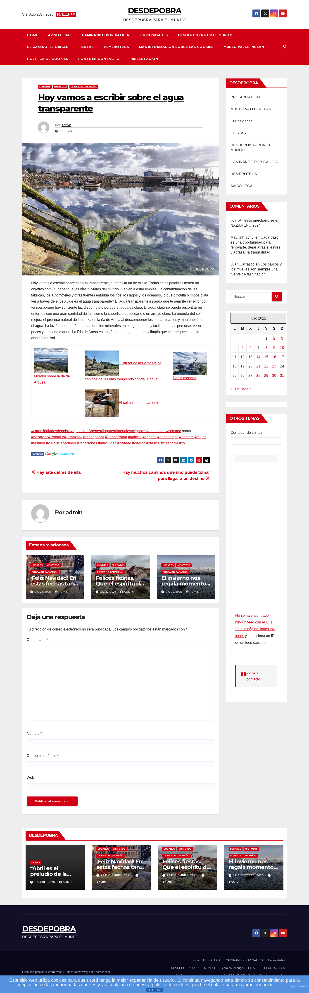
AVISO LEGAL (60, 35)
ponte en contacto (99, 59)
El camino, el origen (48, 47)
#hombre (186, 437)
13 (250, 357)
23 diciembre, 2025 (116, 875)
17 (282, 357)
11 (235, 357)
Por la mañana (184, 378)
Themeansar (102, 972)
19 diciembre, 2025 (249, 875)
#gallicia (135, 437)
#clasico (138, 443)
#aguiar (76, 431)
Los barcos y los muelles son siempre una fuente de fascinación (256, 269)
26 (242, 375)
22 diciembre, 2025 (182, 875)
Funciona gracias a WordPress (42, 972)
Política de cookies (47, 59)
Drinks (35, 862)
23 (274, 366)
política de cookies (170, 984)
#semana (173, 431)
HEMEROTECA (116, 47)
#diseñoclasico (173, 443)
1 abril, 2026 (45, 882)
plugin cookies (298, 986)
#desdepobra (59, 431)
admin (66, 125)
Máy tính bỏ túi (242, 237)
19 (242, 366)
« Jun (235, 389)
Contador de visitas (246, 432)
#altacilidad (107, 443)
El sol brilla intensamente (139, 403)
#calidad (124, 443)
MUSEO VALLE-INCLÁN (243, 47)
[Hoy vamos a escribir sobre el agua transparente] (37, 454)
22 (266, 366)
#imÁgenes (92, 431)
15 (266, 357)
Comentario (37, 640)
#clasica (153, 443)
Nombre (34, 733)
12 (242, 357)
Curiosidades (154, 35)
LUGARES (44, 86)
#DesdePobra (116, 437)
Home (32, 35)
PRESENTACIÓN (143, 59)
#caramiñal (40, 431)
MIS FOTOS (60, 86)
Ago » (246, 389)
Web (30, 778)
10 (282, 348)
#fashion (38, 443)
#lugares (108, 431)
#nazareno (39, 437)
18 (235, 366)
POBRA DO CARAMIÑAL (84, 86)
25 (235, 375)
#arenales (123, 431)
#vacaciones (87, 443)
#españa (150, 437)
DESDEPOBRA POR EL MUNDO (205, 35)
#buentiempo (167, 437)
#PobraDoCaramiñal (65, 437)
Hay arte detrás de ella (58, 472)
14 (258, 357)
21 (258, 366)
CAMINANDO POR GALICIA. (106, 35)
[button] (285, 47)
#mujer (200, 437)
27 (250, 375)
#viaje (51, 443)
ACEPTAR (154, 990)
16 (274, 357)
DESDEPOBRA (154, 10)
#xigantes (139, 431)
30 (274, 375)
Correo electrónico (43, 756)
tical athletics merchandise (252, 220)
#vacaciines (66, 443)
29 (266, 375)
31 (282, 375)
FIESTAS (86, 47)
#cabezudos (156, 431)
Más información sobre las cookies (176, 47)
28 (258, 375)
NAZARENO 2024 (246, 225)
